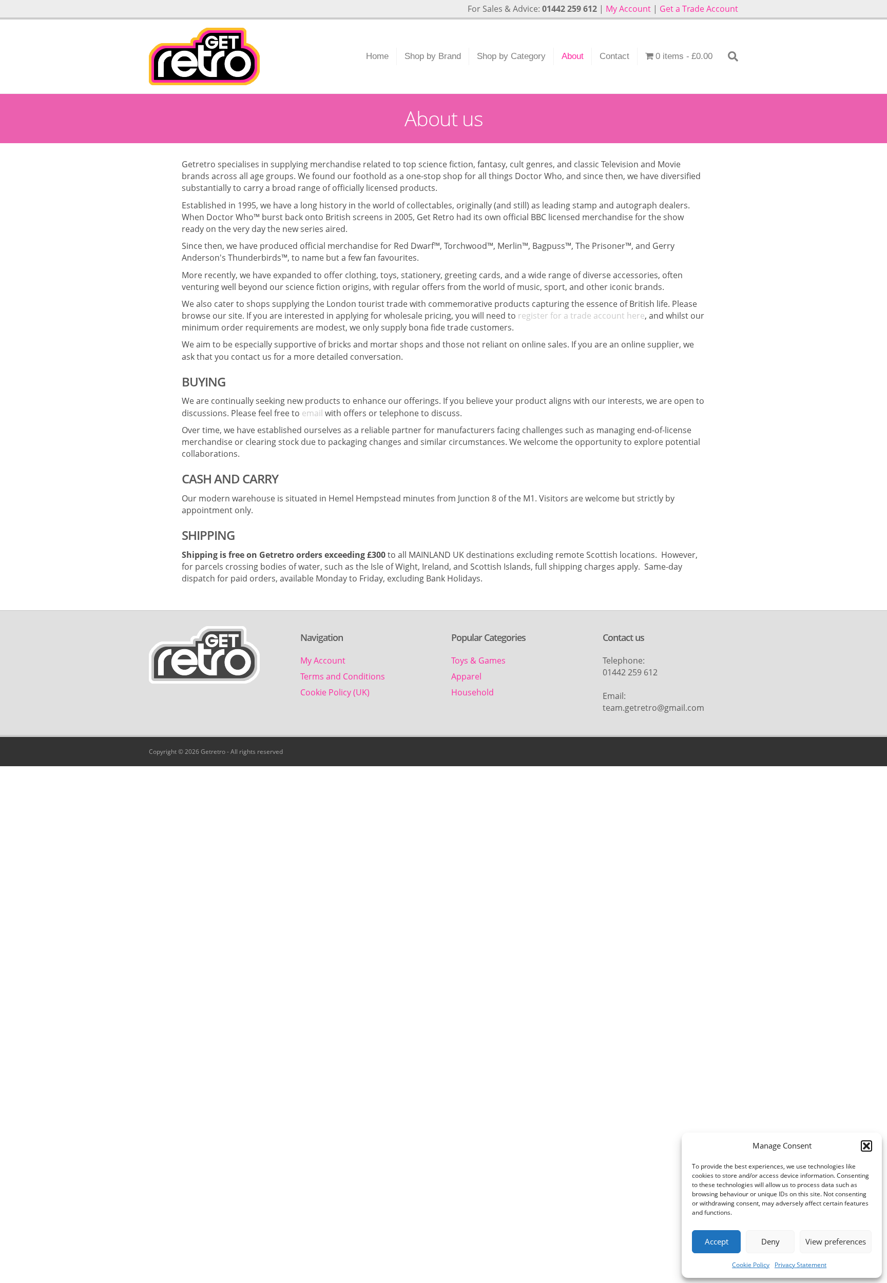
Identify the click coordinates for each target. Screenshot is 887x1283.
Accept (716, 1241)
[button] (866, 1146)
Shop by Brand (432, 56)
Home (377, 56)
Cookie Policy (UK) (335, 692)
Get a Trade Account (699, 8)
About (573, 56)
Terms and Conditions (342, 676)
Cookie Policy (750, 1264)
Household (472, 692)
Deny (770, 1241)
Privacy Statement (800, 1264)
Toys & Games (478, 660)
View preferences (835, 1241)
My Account (628, 8)
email (311, 413)
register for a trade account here (581, 315)
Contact (614, 56)
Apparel (466, 676)
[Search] (729, 56)
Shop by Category (511, 56)
